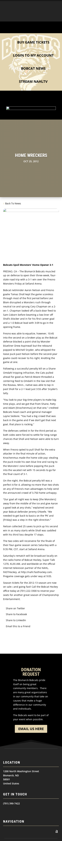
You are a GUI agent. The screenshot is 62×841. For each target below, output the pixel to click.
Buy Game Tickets (33, 42)
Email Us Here (31, 728)
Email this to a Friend (18, 626)
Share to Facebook (16, 614)
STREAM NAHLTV (33, 81)
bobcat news (33, 68)
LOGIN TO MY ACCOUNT (33, 55)
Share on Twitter (15, 608)
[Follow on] (6, 810)
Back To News (13, 203)
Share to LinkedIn (16, 620)
